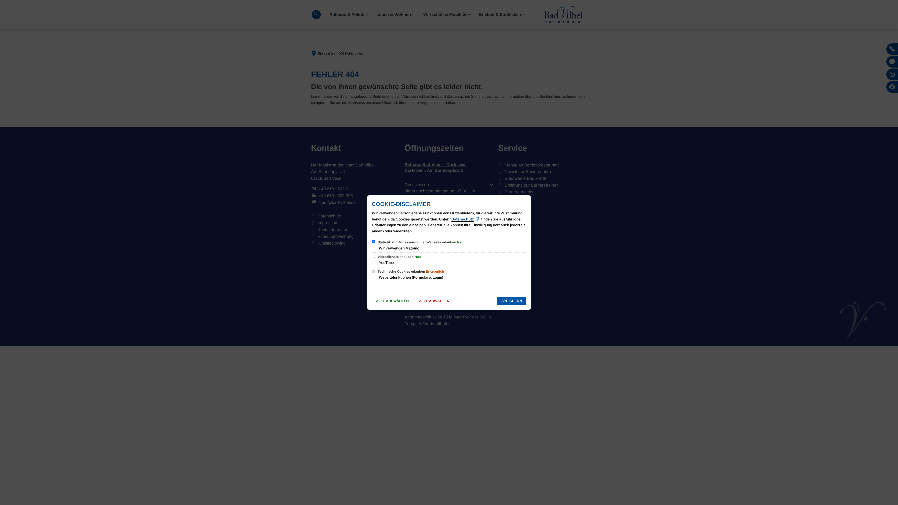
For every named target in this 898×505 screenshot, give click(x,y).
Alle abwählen (434, 301)
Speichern (511, 301)
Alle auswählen (392, 301)
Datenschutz (462, 219)
